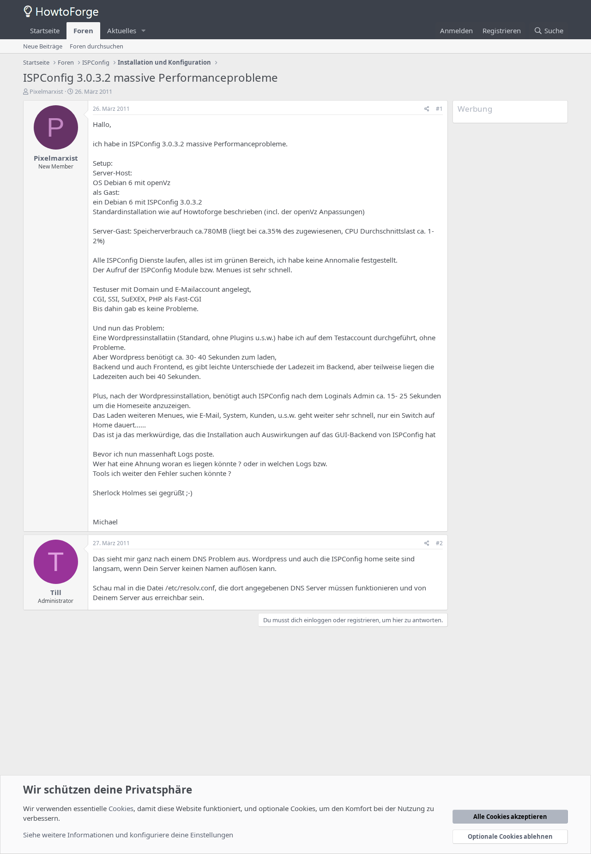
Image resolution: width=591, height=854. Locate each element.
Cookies (121, 808)
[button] (143, 30)
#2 (439, 543)
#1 (439, 109)
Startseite (45, 30)
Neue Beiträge (42, 46)
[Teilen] (427, 109)
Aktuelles (121, 30)
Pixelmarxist (46, 91)
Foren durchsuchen (96, 46)
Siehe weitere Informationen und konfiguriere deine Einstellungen (128, 834)
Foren (83, 30)
